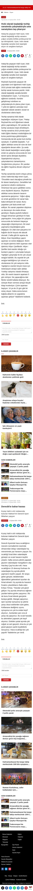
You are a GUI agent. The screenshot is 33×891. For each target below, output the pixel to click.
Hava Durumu (5, 856)
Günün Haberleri (17, 847)
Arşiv (13, 850)
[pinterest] (22, 55)
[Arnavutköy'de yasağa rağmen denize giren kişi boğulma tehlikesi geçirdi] (16, 725)
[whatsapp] (10, 55)
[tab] (6, 323)
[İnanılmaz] (25, 312)
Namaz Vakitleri (6, 864)
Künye (10, 876)
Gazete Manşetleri (6, 859)
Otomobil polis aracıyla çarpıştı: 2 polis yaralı (16, 712)
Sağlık (20, 839)
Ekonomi (5, 837)
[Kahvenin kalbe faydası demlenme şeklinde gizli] (16, 363)
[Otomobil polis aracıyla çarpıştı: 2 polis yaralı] (16, 699)
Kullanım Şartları (21, 879)
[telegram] (14, 55)
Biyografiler (4, 844)
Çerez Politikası (10, 879)
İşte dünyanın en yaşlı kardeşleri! (12, 427)
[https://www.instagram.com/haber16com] (9, 869)
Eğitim (20, 834)
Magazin (5, 839)
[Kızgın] (17, 312)
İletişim (15, 876)
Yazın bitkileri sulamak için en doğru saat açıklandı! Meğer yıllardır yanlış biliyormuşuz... (15, 453)
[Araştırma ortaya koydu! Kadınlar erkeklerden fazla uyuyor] (16, 389)
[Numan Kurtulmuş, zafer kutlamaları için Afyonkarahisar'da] (16, 776)
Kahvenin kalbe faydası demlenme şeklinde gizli (13, 376)
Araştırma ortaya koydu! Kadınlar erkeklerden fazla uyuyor (14, 401)
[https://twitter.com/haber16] (6, 869)
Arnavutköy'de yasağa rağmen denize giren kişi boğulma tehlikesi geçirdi (16, 737)
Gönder (6, 344)
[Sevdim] (10, 312)
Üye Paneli (15, 844)
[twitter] (6, 55)
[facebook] (2, 55)
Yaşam (11, 12)
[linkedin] (18, 55)
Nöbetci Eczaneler (6, 861)
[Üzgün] (29, 312)
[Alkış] (6, 312)
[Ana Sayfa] (2, 12)
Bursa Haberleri (7, 834)
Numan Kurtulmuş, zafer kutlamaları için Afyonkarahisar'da (13, 789)
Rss (6, 876)
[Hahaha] (21, 312)
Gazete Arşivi (16, 852)
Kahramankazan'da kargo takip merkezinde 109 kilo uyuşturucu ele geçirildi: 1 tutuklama (16, 763)
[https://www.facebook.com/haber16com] (2, 869)
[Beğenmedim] (14, 312)
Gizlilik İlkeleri (23, 876)
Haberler (6, 12)
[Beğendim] (2, 312)
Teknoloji (5, 842)
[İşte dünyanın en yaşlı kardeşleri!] (16, 415)
